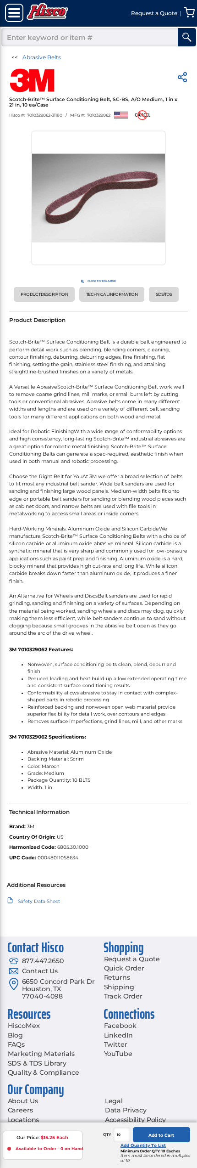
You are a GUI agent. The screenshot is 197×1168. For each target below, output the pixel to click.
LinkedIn (118, 1035)
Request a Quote (132, 959)
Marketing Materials (41, 1053)
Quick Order (124, 968)
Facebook (120, 1025)
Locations (23, 1119)
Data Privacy (126, 1110)
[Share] (182, 79)
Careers (20, 1110)
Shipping (119, 987)
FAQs (16, 1044)
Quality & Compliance (43, 1072)
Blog (15, 1035)
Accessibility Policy (135, 1119)
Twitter (115, 1044)
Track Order (123, 996)
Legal (114, 1101)
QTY (107, 1134)
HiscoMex (24, 1025)
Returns (117, 977)
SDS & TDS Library (37, 1063)
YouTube (118, 1053)
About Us (23, 1101)
